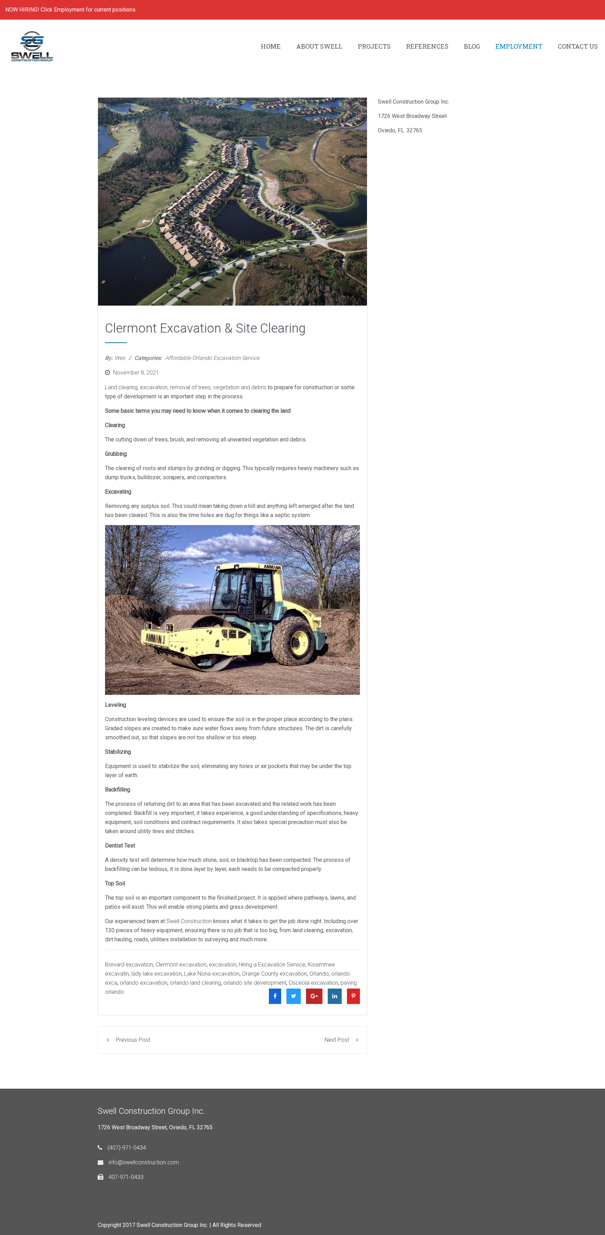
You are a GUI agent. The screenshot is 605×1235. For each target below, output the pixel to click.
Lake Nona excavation (211, 973)
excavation (222, 964)
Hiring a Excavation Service (272, 964)
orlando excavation (143, 982)
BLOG (472, 46)
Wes (119, 358)
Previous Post (133, 1040)
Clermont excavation (181, 964)
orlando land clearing (195, 982)
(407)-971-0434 (126, 1147)
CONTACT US (578, 46)
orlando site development (254, 982)
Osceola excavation (313, 982)
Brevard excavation (129, 964)
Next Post (337, 1040)
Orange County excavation (274, 973)
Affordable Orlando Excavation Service (212, 358)
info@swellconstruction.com (144, 1162)
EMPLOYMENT (518, 46)
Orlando (319, 973)
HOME (271, 46)
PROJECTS (374, 46)
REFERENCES (427, 46)
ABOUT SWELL (319, 46)
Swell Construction (189, 921)
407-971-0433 (126, 1177)
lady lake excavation (156, 973)
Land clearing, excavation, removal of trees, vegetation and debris (185, 387)
